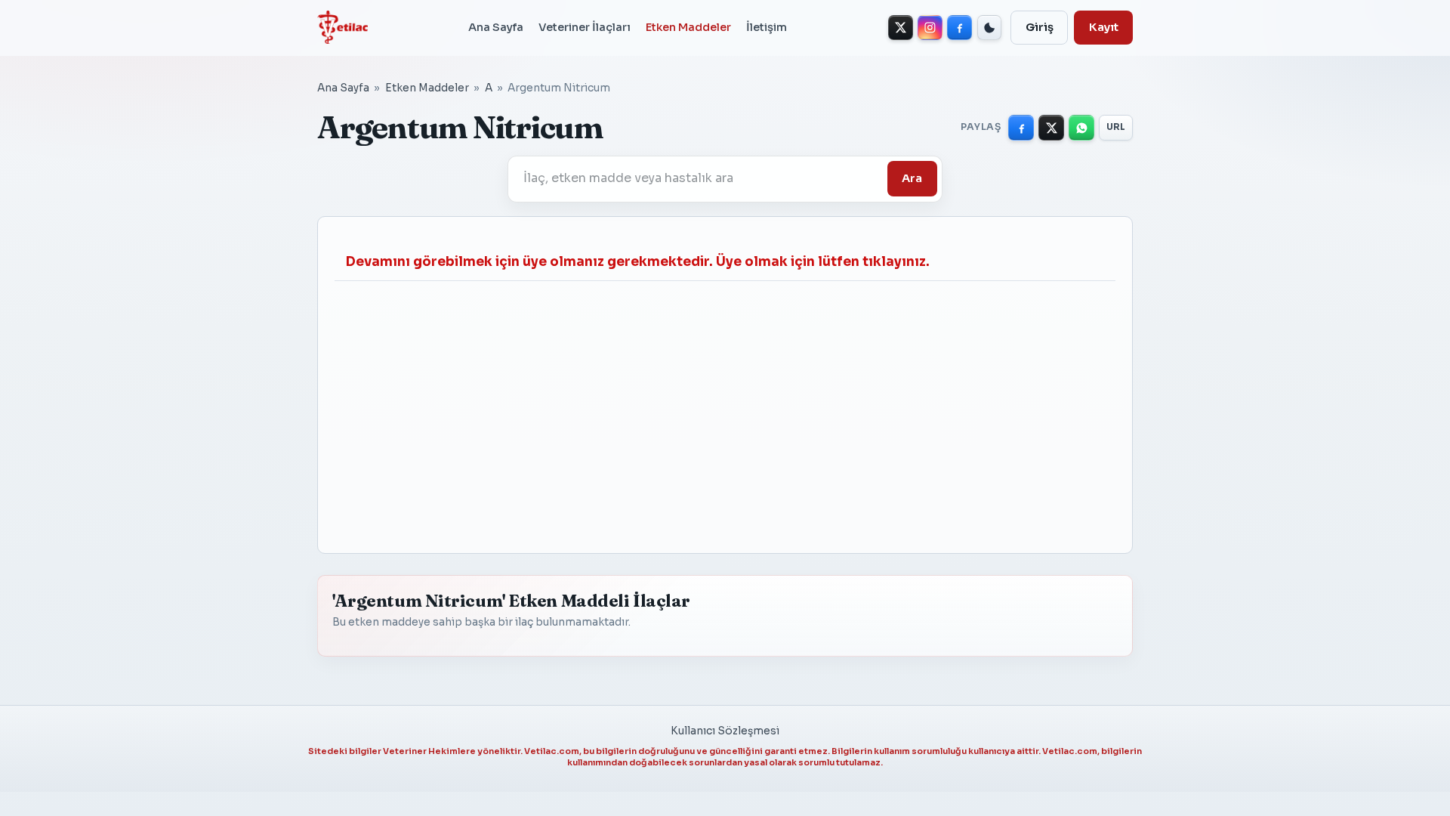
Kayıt (1103, 27)
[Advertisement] (725, 409)
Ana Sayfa (495, 27)
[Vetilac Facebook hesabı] (959, 27)
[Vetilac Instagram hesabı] (930, 27)
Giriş (1040, 27)
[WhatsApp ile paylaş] (1081, 128)
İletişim (766, 27)
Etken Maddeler (688, 27)
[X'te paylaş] (1051, 128)
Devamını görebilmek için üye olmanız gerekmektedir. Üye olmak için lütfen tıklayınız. (638, 262)
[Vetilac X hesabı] (900, 27)
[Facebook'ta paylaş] (1021, 128)
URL (1116, 127)
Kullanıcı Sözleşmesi (725, 731)
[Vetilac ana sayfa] (342, 27)
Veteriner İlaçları (584, 27)
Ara (912, 178)
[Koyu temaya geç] (989, 27)
